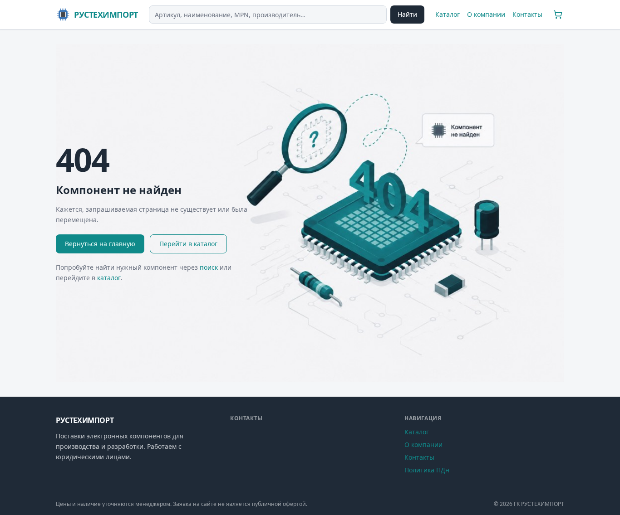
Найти (407, 14)
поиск (209, 267)
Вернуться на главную (100, 243)
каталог (109, 277)
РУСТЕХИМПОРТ (106, 14)
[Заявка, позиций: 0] (557, 14)
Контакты (527, 14)
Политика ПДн (426, 470)
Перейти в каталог (188, 243)
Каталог (447, 14)
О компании (486, 14)
